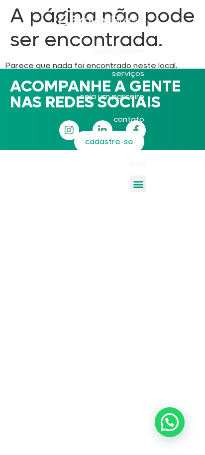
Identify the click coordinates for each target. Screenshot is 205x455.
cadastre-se (109, 141)
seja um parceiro (112, 96)
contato (128, 119)
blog (138, 164)
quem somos (119, 50)
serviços (128, 73)
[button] (138, 184)
